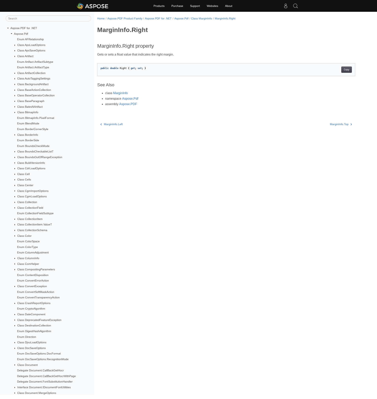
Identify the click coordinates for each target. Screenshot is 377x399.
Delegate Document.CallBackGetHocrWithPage (46, 376)
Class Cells (24, 179)
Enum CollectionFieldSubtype (35, 213)
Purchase (177, 5)
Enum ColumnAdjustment (33, 252)
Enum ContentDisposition (32, 275)
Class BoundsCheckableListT (35, 151)
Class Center (25, 185)
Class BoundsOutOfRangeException (39, 157)
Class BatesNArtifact (30, 106)
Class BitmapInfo (27, 112)
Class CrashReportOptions (33, 303)
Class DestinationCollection (34, 325)
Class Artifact (25, 56)
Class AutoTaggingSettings (33, 78)
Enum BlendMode (28, 123)
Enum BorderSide (28, 140)
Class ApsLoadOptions (31, 44)
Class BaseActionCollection (34, 89)
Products (159, 5)
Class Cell (23, 174)
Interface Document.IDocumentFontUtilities (44, 387)
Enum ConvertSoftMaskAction (35, 291)
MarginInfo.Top (339, 124)
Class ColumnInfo (28, 258)
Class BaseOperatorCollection (36, 95)
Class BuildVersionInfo (31, 162)
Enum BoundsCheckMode (33, 146)
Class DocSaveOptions (31, 348)
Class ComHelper (28, 263)
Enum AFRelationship (30, 39)
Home (101, 18)
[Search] (295, 6)
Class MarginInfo (201, 18)
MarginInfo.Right (225, 18)
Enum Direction (26, 336)
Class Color (24, 235)
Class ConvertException (32, 286)
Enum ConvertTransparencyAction (38, 297)
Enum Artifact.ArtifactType (33, 67)
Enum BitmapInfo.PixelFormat (35, 117)
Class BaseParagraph (30, 101)
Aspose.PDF (128, 104)
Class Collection (27, 202)
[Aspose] (93, 6)
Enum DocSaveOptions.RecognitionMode (43, 359)
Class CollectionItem (30, 218)
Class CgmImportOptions (32, 190)
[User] (286, 6)
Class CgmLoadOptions (32, 196)
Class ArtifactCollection (31, 73)
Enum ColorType (27, 247)
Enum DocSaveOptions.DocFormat (39, 353)
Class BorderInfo (27, 134)
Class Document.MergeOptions (36, 392)
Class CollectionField (30, 207)
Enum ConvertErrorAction (33, 280)
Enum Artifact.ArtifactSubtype (35, 61)
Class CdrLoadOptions (31, 168)
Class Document (27, 364)
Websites (212, 5)
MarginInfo (120, 93)
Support (195, 5)
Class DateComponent (31, 314)
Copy (346, 69)
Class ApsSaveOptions (31, 50)
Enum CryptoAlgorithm (31, 308)
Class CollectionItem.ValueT (34, 224)
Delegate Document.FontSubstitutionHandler (45, 381)
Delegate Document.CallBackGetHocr (40, 370)
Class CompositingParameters (36, 269)
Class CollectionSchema (32, 230)
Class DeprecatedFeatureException (39, 320)
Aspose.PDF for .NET (23, 28)
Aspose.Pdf (21, 33)
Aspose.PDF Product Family (124, 18)
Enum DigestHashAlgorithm (34, 331)
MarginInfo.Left (113, 124)
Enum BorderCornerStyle (32, 129)
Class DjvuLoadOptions (31, 342)
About (228, 5)
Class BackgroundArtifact (32, 84)
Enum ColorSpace (28, 241)
